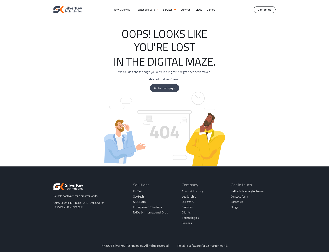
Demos (211, 9)
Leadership (189, 196)
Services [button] (168, 9)
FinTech (138, 191)
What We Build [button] (147, 9)
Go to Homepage (164, 88)
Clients (186, 212)
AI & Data (139, 202)
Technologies (190, 217)
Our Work (186, 9)
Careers (187, 223)
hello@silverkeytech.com (247, 191)
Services (187, 207)
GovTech (138, 196)
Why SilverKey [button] (122, 9)
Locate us (237, 202)
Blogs (199, 9)
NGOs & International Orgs (150, 212)
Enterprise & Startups (147, 207)
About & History (192, 191)
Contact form (239, 196)
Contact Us (264, 9)
